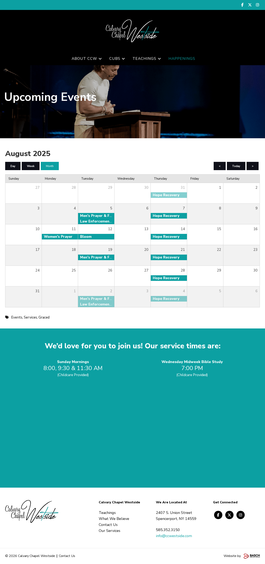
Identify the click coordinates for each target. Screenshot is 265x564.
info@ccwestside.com (174, 535)
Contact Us (67, 556)
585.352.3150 (168, 529)
